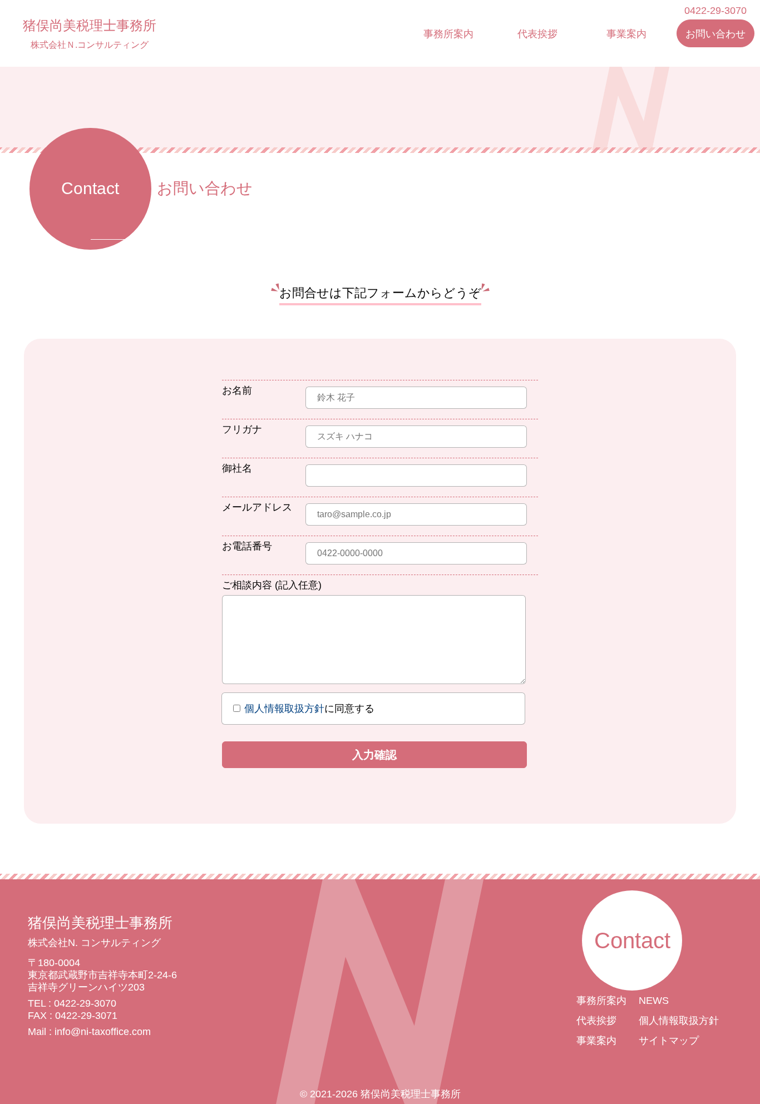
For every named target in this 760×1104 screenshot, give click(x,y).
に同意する (309, 708)
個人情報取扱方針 (284, 708)
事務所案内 (448, 33)
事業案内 (626, 33)
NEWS (654, 1000)
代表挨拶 (537, 33)
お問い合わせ (715, 33)
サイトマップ (669, 1040)
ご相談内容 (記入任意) (272, 585)
